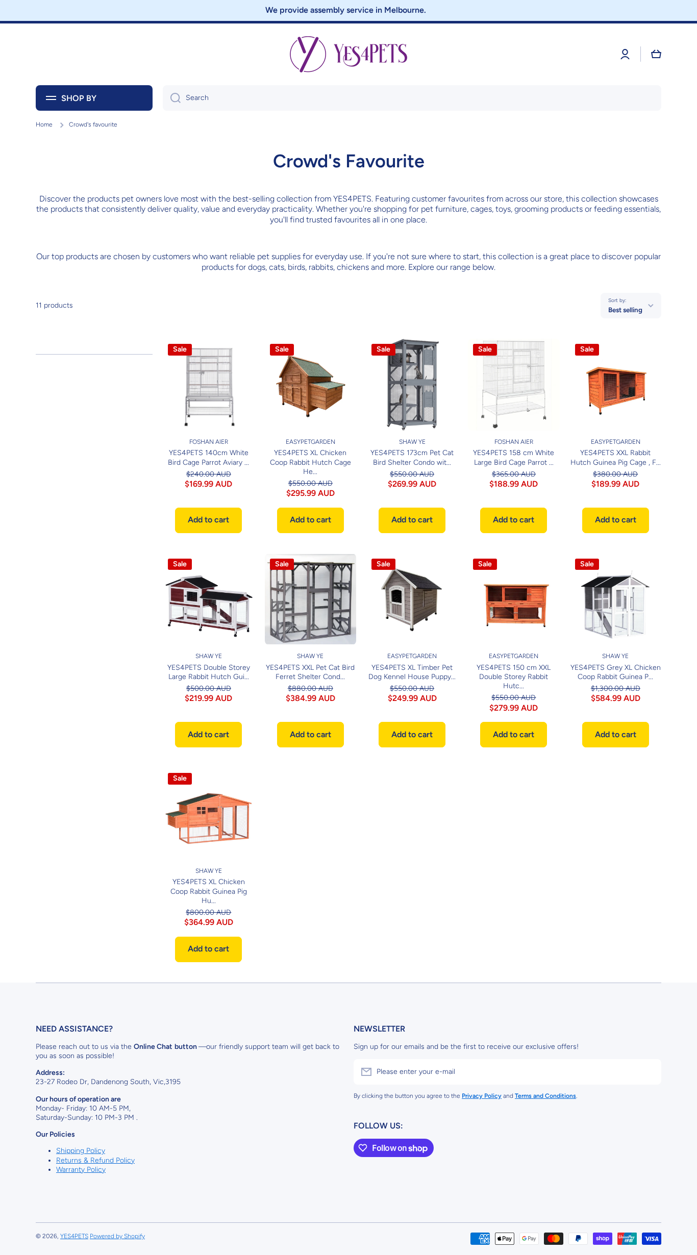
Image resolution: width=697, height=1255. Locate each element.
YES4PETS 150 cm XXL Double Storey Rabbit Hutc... (514, 676)
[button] (656, 54)
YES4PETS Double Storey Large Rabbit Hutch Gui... (208, 672)
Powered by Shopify (117, 1236)
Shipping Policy (80, 1150)
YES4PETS (74, 1236)
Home (44, 124)
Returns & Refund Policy (95, 1160)
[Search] (172, 98)
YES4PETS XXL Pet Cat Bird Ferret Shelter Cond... (310, 672)
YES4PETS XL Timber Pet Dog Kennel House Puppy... (412, 672)
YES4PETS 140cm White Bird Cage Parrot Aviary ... (208, 457)
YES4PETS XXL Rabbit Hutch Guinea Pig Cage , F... (615, 457)
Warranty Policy (81, 1169)
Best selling (625, 310)
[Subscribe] (648, 1072)
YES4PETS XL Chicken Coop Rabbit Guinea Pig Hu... (208, 891)
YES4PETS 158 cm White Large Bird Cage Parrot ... (513, 457)
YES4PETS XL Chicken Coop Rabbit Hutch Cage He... (310, 461)
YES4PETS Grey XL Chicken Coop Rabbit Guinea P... (615, 672)
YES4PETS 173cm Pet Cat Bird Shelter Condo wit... (412, 457)
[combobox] (412, 98)
